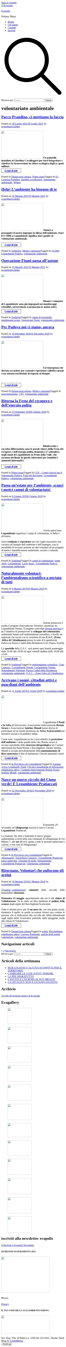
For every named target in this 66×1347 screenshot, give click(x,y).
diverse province (53, 628)
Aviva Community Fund (13, 767)
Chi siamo (13, 24)
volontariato (7, 937)
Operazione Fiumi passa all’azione (29, 260)
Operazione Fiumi (30, 320)
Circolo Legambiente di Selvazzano (45, 767)
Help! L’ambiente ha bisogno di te (29, 189)
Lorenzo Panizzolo (30, 934)
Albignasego (7, 858)
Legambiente (14, 563)
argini (45, 931)
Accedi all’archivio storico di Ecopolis (20, 995)
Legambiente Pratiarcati (13, 863)
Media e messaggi (31, 250)
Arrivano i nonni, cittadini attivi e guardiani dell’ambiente (29, 682)
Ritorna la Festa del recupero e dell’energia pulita (26, 403)
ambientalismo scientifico (45, 664)
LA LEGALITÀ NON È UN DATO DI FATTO (33, 982)
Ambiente (16, 250)
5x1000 (55, 250)
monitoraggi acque (10, 320)
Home (11, 21)
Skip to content (8, 2)
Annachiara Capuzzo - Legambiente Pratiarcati (38, 858)
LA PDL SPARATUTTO (21, 976)
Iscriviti (11, 30)
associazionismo (9, 394)
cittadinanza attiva (10, 769)
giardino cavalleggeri (31, 179)
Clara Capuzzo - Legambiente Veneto (32, 666)
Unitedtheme (16, 1340)
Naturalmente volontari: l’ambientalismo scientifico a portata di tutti (31, 577)
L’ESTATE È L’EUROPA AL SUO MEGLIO (31, 979)
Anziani (57, 764)
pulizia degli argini (50, 934)
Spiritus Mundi (8, 772)
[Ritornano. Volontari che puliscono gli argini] (13, 890)
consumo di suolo (27, 860)
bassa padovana (9, 860)
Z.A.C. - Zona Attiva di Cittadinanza (44, 673)
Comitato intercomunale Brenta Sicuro (40, 769)
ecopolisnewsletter (10, 126)
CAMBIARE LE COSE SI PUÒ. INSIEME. (31, 973)
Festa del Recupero (32, 475)
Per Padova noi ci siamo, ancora (27, 327)
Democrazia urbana (21, 176)
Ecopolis (5, 11)
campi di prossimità (42, 317)
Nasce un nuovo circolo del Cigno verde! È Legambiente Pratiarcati (29, 781)
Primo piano (38, 176)
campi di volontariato (42, 560)
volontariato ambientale (35, 253)
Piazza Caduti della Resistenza (41, 670)
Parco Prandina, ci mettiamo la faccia (32, 117)
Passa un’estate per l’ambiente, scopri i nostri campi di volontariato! (32, 487)
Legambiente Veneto (44, 667)
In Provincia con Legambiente (26, 764)
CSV (21, 394)
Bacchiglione (55, 931)
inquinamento (44, 860)
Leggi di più (11, 170)
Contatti (12, 27)
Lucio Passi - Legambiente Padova (39, 563)
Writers (17, 182)
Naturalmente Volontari (13, 670)
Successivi (10, 950)
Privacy (5, 1304)
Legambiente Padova (12, 253)
